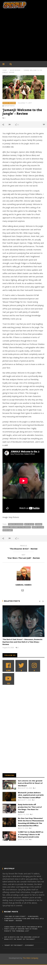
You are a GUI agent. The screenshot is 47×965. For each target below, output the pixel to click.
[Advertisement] (23, 36)
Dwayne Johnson (16, 524)
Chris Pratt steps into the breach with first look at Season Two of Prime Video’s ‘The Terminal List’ (23, 929)
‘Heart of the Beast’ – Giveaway (19, 945)
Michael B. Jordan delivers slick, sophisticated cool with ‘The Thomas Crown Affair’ (31, 795)
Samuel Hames (9, 106)
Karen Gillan (37, 527)
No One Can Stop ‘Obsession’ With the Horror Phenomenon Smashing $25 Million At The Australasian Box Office (31, 822)
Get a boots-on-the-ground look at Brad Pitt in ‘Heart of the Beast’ (30, 783)
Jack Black (29, 524)
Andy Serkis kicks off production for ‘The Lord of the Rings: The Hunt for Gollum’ (30, 808)
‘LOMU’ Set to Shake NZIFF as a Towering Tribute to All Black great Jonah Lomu (30, 834)
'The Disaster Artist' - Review (23, 547)
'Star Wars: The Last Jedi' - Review (23, 556)
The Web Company (30, 958)
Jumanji (39, 524)
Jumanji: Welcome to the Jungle (16, 527)
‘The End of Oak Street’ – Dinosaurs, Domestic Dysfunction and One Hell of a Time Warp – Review (22, 641)
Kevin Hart (7, 530)
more (44, 124)
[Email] (22, 590)
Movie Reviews (15, 70)
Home (5, 70)
